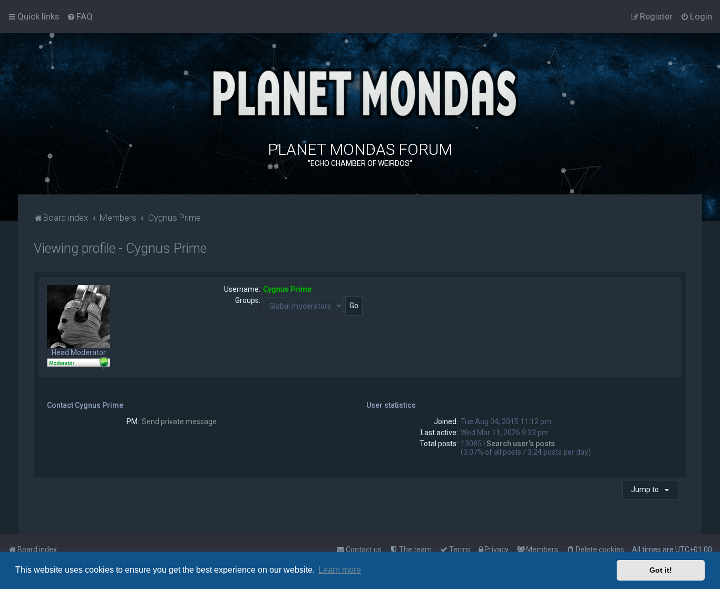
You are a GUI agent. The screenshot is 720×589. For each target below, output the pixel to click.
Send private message (179, 421)
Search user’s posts (521, 443)
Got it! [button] (660, 570)
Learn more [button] (339, 569)
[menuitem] (80, 16)
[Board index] (360, 92)
